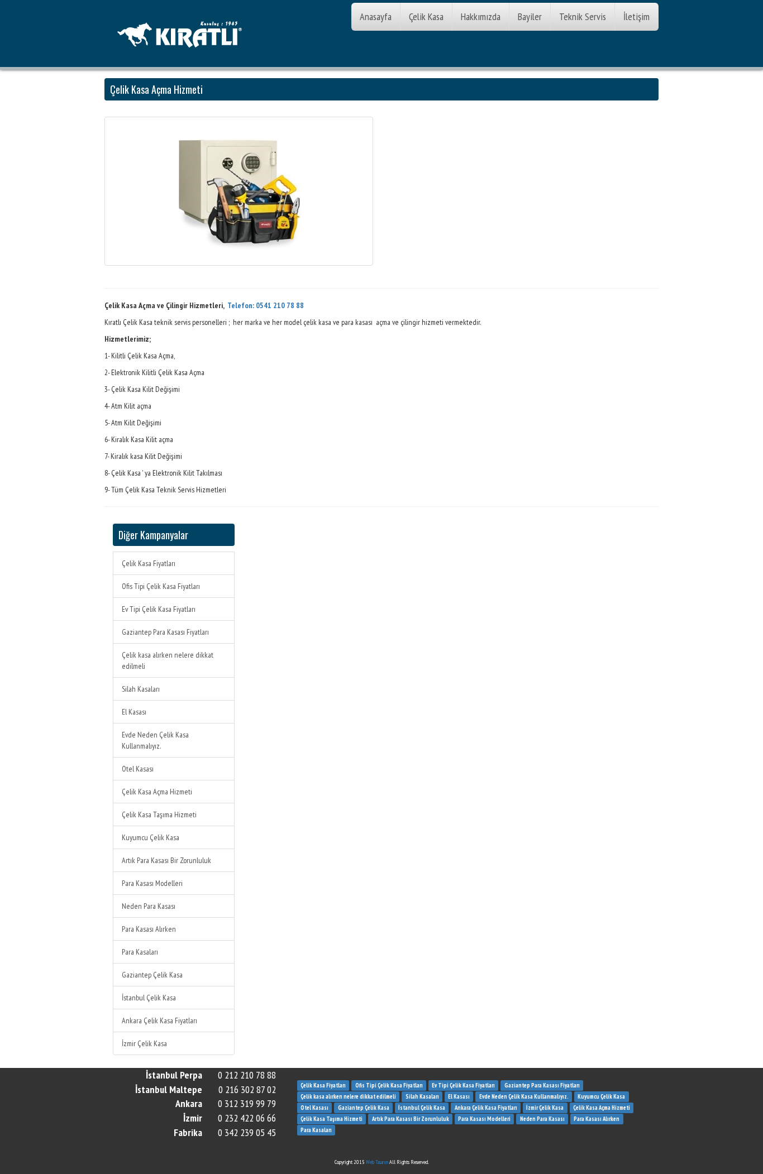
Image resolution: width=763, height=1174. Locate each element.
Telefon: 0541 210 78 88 (265, 305)
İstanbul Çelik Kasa (149, 998)
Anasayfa (376, 16)
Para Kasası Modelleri (152, 883)
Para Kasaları (140, 952)
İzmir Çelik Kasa (144, 1043)
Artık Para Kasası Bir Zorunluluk (166, 860)
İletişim (636, 16)
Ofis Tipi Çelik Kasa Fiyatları (161, 586)
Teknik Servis (582, 16)
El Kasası (134, 712)
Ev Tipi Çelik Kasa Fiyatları (158, 609)
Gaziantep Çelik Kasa (152, 975)
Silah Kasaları (141, 689)
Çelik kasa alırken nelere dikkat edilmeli (167, 660)
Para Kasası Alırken (149, 929)
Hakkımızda (480, 16)
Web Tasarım (377, 1162)
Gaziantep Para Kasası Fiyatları (165, 632)
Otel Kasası (138, 769)
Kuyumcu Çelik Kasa (150, 837)
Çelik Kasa (426, 16)
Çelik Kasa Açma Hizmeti (157, 792)
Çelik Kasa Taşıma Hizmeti (159, 814)
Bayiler (530, 16)
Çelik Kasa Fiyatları (148, 563)
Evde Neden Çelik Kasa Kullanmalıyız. (155, 740)
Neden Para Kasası (148, 906)
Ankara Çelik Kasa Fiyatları (159, 1020)
